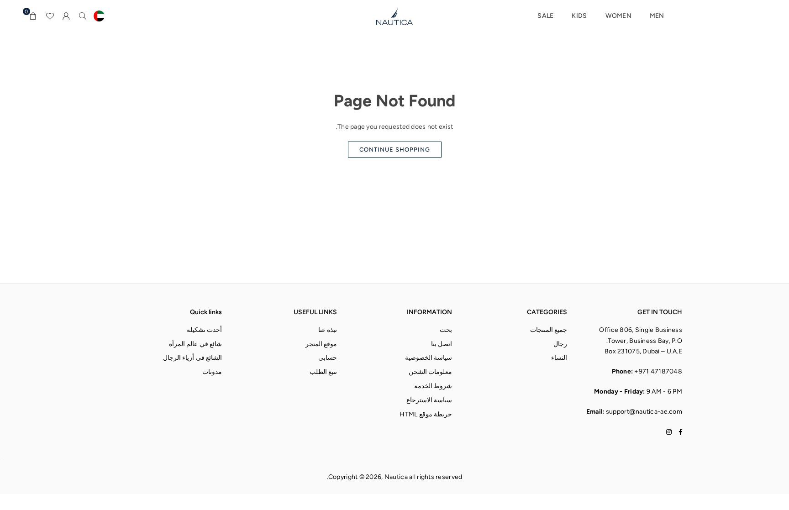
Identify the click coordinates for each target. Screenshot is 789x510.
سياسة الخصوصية (428, 358)
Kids (579, 16)
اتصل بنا (441, 344)
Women (618, 16)
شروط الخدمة (433, 386)
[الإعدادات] (66, 16)
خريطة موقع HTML (426, 414)
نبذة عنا (327, 330)
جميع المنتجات (548, 330)
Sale (545, 16)
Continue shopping (394, 149)
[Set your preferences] (99, 16)
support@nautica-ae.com (644, 411)
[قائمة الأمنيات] (50, 16)
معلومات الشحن (430, 372)
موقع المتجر (321, 344)
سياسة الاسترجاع (429, 400)
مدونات (212, 372)
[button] (33, 16)
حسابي (327, 358)
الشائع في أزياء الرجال (192, 358)
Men (657, 16)
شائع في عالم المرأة (195, 344)
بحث (446, 330)
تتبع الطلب (323, 372)
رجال (560, 344)
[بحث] (82, 16)
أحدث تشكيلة (204, 330)
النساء (559, 358)
